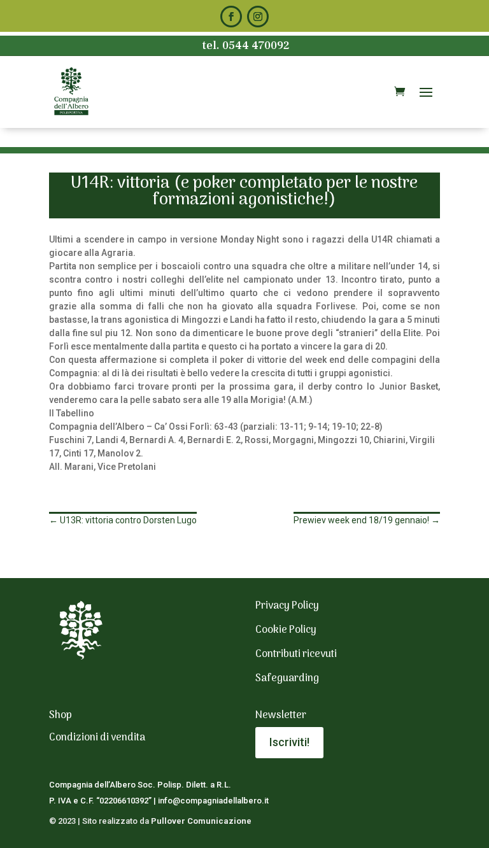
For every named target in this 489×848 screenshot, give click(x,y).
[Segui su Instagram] (258, 16)
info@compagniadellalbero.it (213, 800)
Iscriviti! (289, 742)
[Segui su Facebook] (231, 16)
